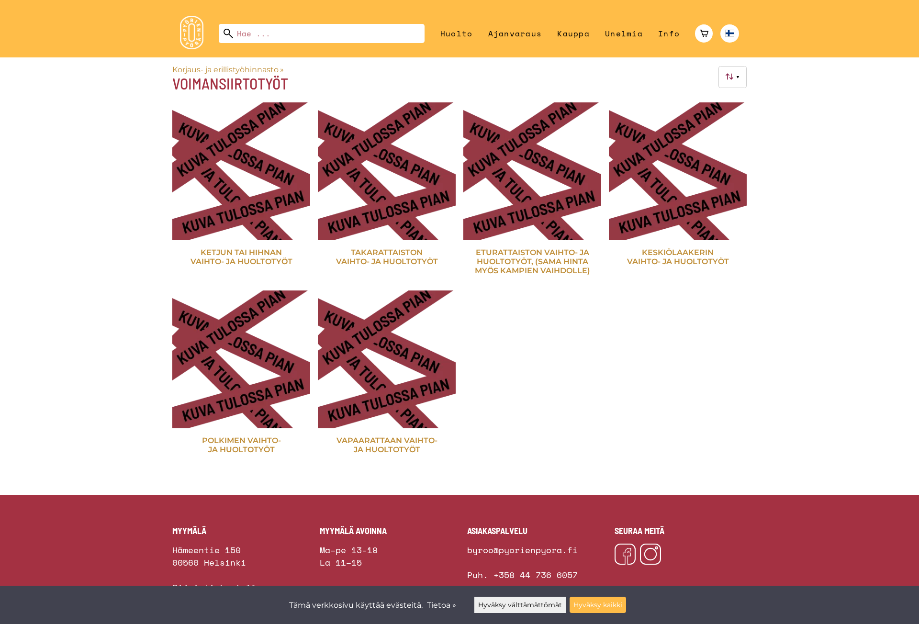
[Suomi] (729, 33)
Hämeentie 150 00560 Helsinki (209, 546)
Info (669, 33)
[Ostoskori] (704, 33)
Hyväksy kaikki (597, 605)
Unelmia (624, 33)
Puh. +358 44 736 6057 (522, 574)
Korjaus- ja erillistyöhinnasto (228, 69)
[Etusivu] (195, 46)
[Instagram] (650, 556)
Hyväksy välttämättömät (520, 605)
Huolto (456, 33)
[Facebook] (625, 556)
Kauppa (573, 33)
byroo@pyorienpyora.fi (522, 550)
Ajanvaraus (515, 33)
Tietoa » (441, 605)
